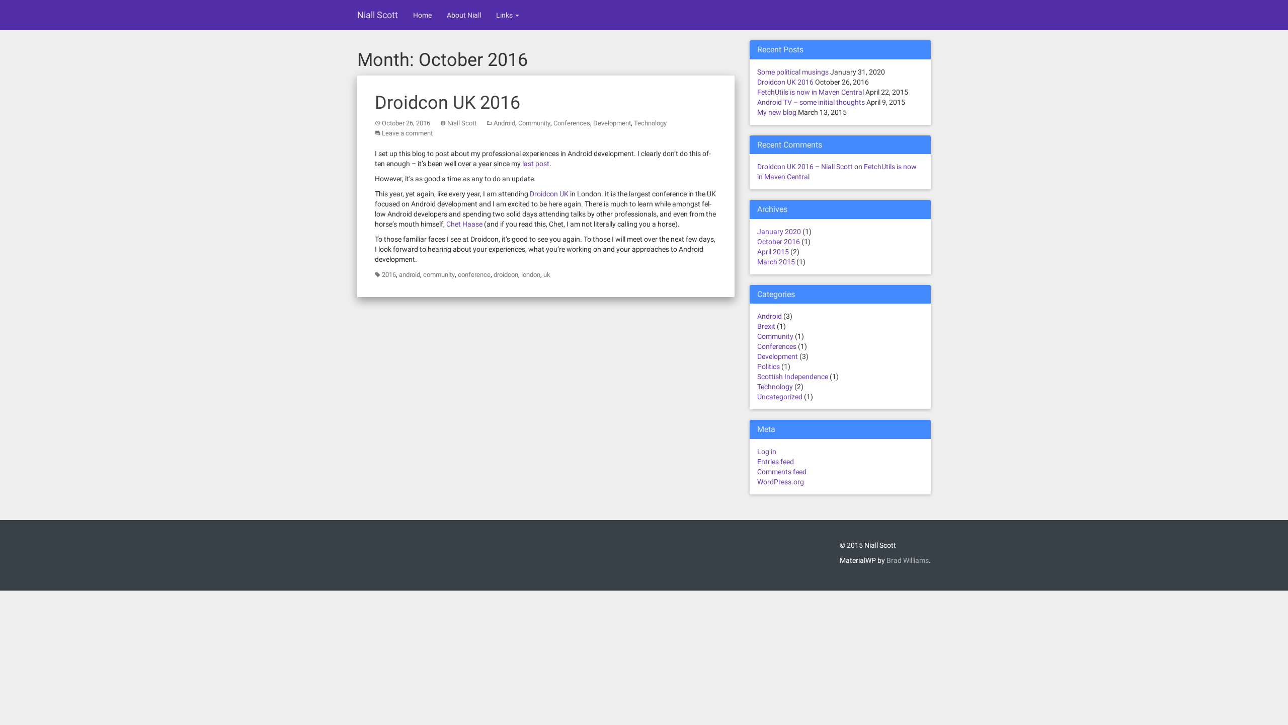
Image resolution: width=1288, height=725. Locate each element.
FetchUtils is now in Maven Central (810, 92)
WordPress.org (780, 482)
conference (474, 274)
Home (422, 15)
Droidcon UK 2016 (447, 102)
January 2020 (779, 232)
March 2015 (776, 262)
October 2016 (778, 242)
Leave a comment (407, 133)
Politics (768, 366)
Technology (650, 123)
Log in (766, 452)
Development (612, 123)
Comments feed (782, 472)
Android (504, 123)
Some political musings (793, 72)
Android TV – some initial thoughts (811, 102)
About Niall (464, 15)
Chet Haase (464, 224)
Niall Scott (377, 15)
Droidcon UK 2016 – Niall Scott (805, 167)
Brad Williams (908, 560)
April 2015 (773, 252)
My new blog (776, 112)
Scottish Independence (792, 377)
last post (535, 164)
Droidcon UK (549, 194)
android (409, 274)
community (439, 274)
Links (505, 15)
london (530, 274)
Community (534, 123)
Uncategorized (779, 397)
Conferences (571, 123)
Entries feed (775, 462)
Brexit (766, 326)
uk (546, 274)
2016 (389, 274)
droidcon (506, 274)
